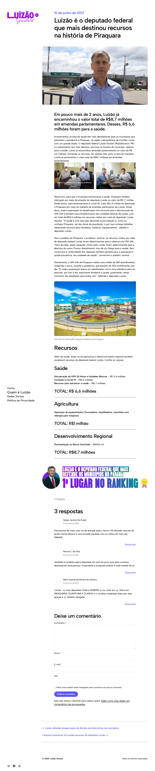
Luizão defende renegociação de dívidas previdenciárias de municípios (82, 728)
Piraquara (60, 499)
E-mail (58, 664)
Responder (130, 544)
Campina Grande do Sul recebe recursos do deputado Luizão (73, 735)
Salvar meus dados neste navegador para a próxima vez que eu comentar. (89, 687)
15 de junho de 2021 (71, 523)
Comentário (60, 623)
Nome (57, 653)
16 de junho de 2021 (71, 583)
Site (56, 676)
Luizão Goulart (56, 758)
